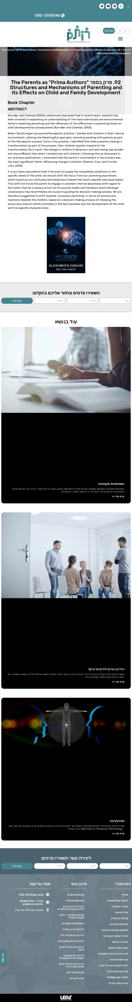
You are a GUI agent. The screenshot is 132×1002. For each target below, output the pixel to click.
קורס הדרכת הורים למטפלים (113, 953)
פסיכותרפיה (117, 821)
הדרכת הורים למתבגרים (71, 941)
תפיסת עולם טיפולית (117, 900)
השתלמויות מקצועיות (111, 484)
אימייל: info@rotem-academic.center (31, 902)
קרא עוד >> (118, 496)
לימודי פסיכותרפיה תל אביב (113, 965)
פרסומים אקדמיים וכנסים (115, 930)
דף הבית (127, 49)
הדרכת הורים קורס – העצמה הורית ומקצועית (71, 957)
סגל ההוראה (121, 912)
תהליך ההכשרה (119, 906)
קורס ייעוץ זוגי (76, 978)
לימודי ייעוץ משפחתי (117, 977)
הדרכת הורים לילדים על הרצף (106, 669)
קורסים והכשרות (119, 918)
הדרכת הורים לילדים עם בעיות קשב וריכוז (71, 965)
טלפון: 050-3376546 (31, 894)
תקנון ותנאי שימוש (118, 947)
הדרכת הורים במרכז (73, 929)
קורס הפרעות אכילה (117, 971)
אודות (125, 894)
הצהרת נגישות (120, 941)
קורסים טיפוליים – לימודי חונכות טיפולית (71, 916)
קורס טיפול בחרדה (118, 983)
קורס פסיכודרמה (75, 972)
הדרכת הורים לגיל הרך (72, 935)
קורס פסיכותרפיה (119, 959)
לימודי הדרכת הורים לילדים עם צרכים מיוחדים (70, 908)
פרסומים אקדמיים (118, 924)
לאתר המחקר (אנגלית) (115, 935)
